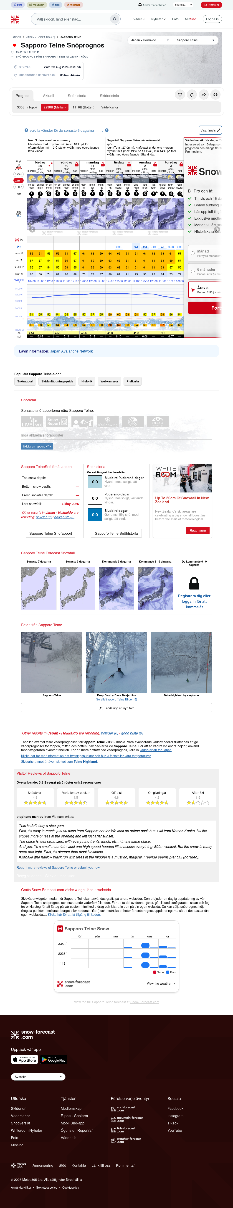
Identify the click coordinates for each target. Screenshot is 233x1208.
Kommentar (125, 1165)
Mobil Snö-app (72, 1123)
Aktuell (48, 95)
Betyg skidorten (29, 876)
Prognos (22, 95)
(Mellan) (55, 107)
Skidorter (18, 1108)
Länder (16, 37)
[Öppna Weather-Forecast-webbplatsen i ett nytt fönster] (73, 5)
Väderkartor (109, 107)
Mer (19, 216)
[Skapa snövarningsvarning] (192, 94)
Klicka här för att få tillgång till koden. (74, 914)
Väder (137, 19)
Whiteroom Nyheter (26, 1130)
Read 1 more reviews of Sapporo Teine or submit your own (59, 867)
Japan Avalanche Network (71, 351)
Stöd (62, 1165)
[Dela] (204, 94)
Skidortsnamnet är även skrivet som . (59, 761)
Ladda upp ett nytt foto (119, 708)
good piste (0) (64, 517)
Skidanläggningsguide (57, 381)
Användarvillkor (21, 1187)
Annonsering (43, 1165)
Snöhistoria (77, 95)
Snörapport (25, 381)
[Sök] (114, 19)
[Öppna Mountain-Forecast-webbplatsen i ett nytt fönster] (37, 5)
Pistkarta (133, 381)
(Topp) (27, 107)
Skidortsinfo (109, 95)
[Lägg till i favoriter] (180, 94)
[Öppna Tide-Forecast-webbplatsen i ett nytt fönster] (55, 5)
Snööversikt (20, 1123)
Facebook (175, 1108)
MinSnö (17, 1144)
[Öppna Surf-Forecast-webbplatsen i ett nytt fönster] (18, 5)
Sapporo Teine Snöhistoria (116, 533)
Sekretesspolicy (46, 1187)
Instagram (175, 1115)
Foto (175, 19)
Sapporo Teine (71, 37)
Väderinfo (68, 1137)
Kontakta (79, 1165)
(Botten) (83, 107)
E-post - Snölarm (74, 1115)
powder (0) (44, 517)
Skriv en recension (60, 876)
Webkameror (109, 381)
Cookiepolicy (70, 1187)
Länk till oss (101, 1165)
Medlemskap (71, 1108)
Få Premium (211, 5)
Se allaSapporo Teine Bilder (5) (116, 699)
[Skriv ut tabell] (215, 94)
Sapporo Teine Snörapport (50, 533)
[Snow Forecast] (15, 19)
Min (190, 19)
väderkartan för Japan (156, 749)
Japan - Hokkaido (40, 37)
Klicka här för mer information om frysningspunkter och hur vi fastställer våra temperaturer (86, 755)
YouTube (174, 1130)
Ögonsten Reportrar (77, 1130)
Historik (86, 381)
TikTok (172, 1123)
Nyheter (157, 19)
